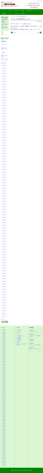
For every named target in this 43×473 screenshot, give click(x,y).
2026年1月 (4, 84)
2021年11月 (4, 185)
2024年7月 (4, 132)
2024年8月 (4, 129)
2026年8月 (4, 65)
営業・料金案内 (21, 10)
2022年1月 (4, 180)
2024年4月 (4, 140)
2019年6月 (4, 254)
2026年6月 (4, 332)
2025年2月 (4, 113)
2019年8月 (4, 249)
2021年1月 (4, 209)
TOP (11, 16)
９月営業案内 (3, 52)
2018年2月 (4, 297)
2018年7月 (4, 448)
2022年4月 (4, 172)
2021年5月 (4, 201)
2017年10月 (4, 461)
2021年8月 (4, 193)
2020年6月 (4, 228)
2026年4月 (4, 76)
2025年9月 (4, 345)
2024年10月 (4, 124)
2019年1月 (4, 439)
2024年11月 (4, 121)
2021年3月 (4, 206)
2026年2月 (4, 81)
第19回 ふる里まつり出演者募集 (34, 344)
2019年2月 (4, 265)
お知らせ (10, 10)
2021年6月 (4, 198)
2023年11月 (4, 153)
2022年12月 (4, 166)
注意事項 (22, 13)
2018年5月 (4, 289)
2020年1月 (4, 236)
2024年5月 (4, 137)
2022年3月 (4, 174)
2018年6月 (4, 286)
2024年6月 (4, 367)
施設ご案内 (15, 10)
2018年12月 (4, 270)
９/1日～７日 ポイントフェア (34, 331)
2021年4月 (4, 204)
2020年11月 (4, 214)
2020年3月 (4, 230)
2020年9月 (4, 220)
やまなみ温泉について (29, 10)
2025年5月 (4, 105)
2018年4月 (4, 452)
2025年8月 (4, 97)
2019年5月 (4, 257)
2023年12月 (4, 375)
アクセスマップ (38, 10)
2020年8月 (4, 222)
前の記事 (14, 32)
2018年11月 (4, 273)
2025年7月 (4, 100)
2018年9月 (4, 278)
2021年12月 (4, 182)
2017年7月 (4, 465)
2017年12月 (4, 302)
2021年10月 (4, 188)
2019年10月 (4, 426)
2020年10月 (4, 217)
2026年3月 (4, 336)
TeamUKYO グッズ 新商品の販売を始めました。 (4, 48)
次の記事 (38, 32)
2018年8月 (4, 281)
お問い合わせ (17, 13)
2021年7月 (4, 196)
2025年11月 (4, 89)
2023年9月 (4, 158)
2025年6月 (4, 349)
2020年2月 (4, 233)
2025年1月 (4, 116)
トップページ (4, 10)
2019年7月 (4, 252)
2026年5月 (4, 73)
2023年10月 (4, 156)
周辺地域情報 (4, 13)
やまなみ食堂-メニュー (20, 336)
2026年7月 (4, 68)
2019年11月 (4, 241)
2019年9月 (4, 246)
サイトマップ (11, 13)
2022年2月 (4, 177)
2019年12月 (4, 238)
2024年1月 (4, 148)
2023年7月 (4, 164)
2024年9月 (4, 362)
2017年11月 (4, 305)
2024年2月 (4, 145)
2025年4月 (4, 108)
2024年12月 (4, 358)
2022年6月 (4, 169)
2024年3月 (4, 142)
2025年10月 (4, 92)
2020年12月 (4, 212)
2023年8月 (4, 161)
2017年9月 (4, 310)
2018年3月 (4, 294)
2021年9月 (4, 190)
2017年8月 (4, 313)
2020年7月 (4, 225)
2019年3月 (4, 262)
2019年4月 (4, 435)
